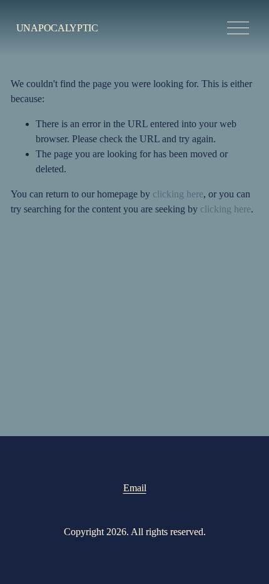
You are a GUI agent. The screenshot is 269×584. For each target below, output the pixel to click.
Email (134, 487)
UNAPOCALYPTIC (57, 28)
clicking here (178, 194)
